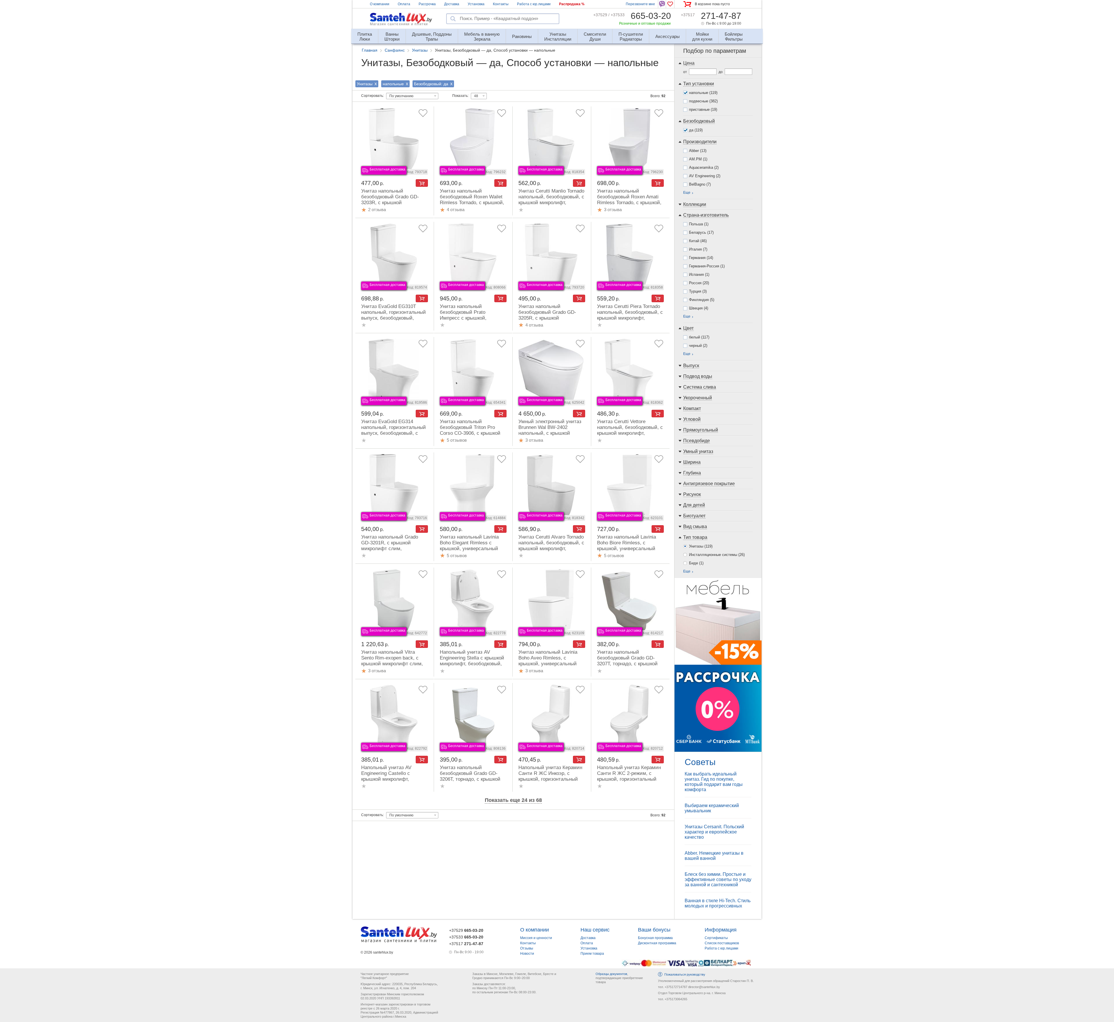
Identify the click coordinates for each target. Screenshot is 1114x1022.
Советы (700, 762)
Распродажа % (572, 4)
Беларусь (701, 232)
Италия (698, 249)
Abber (697, 150)
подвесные (703, 101)
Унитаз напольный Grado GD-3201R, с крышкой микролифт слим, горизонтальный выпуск (389, 545)
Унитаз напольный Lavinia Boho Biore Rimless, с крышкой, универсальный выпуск (626, 545)
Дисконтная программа (657, 943)
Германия (701, 257)
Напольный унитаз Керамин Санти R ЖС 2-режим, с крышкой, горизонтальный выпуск (629, 776)
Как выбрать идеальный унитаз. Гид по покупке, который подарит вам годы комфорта (714, 781)
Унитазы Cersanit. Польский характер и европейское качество (714, 832)
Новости (527, 954)
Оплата (404, 4)
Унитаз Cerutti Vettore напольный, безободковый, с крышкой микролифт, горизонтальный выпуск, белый (630, 433)
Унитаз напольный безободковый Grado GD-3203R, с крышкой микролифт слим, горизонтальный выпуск (390, 202)
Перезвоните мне (640, 4)
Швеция (698, 308)
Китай (698, 241)
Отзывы (526, 948)
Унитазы (700, 546)
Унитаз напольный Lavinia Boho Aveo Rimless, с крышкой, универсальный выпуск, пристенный (547, 660)
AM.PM (698, 159)
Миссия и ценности (536, 938)
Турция (698, 291)
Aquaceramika (704, 167)
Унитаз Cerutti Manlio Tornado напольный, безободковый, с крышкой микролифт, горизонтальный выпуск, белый (551, 202)
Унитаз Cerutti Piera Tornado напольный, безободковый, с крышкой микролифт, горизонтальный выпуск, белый (630, 318)
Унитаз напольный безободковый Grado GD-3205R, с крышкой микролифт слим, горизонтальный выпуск (547, 318)
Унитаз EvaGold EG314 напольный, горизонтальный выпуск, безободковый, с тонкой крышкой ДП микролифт (393, 433)
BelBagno (700, 184)
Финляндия (701, 300)
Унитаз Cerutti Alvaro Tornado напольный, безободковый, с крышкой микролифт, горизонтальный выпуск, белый (551, 548)
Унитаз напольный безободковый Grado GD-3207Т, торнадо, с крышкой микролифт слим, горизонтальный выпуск (627, 663)
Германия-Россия (707, 266)
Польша (698, 224)
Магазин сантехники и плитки (399, 24)
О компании (379, 4)
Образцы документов (611, 974)
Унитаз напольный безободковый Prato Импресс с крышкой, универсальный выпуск (466, 315)
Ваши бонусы (654, 930)
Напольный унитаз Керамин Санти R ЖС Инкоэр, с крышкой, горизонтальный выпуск (550, 776)
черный (698, 345)
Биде (696, 563)
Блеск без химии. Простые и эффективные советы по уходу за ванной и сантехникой (718, 879)
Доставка (451, 4)
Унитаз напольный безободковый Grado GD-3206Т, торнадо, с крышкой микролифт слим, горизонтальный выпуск (470, 779)
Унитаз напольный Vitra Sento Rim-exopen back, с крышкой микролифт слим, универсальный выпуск (392, 660)
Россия (699, 283)
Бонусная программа (655, 938)
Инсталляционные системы (717, 554)
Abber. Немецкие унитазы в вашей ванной (714, 856)
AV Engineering (704, 176)
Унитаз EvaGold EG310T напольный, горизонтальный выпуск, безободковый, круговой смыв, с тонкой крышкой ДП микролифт (393, 318)
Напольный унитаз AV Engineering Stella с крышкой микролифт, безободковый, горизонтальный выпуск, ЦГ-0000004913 (472, 663)
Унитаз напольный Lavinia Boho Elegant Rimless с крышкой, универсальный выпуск (469, 545)
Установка (476, 4)
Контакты (501, 4)
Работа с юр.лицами (534, 4)
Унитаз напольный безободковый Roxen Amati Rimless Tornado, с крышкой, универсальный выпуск (629, 199)
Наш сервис (595, 930)
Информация (721, 930)
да (696, 130)
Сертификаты (716, 938)
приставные (703, 109)
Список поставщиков (722, 943)
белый (699, 337)
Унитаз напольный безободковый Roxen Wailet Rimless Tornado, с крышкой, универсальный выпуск (472, 199)
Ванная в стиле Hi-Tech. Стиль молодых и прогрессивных (717, 903)
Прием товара (592, 954)
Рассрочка (427, 4)
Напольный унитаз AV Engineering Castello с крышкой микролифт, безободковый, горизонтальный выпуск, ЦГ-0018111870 (389, 782)
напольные (703, 92)
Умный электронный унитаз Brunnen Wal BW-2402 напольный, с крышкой (549, 427)
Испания (699, 274)
